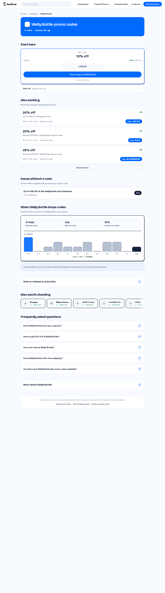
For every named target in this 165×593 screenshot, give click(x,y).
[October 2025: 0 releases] (38, 251)
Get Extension (152, 4)
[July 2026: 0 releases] (126, 251)
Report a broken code (100, 404)
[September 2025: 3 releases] (28, 244)
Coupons (136, 4)
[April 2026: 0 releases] (97, 251)
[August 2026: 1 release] (136, 249)
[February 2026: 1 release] (77, 249)
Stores (23, 14)
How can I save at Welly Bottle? (81, 347)
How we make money (81, 404)
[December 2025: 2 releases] (57, 247)
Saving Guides (121, 4)
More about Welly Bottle (81, 384)
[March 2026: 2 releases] (87, 247)
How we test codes (63, 404)
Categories (83, 4)
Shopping (33, 14)
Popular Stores (101, 4)
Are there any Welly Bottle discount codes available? (81, 369)
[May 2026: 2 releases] (107, 247)
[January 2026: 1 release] (67, 249)
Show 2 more (82, 168)
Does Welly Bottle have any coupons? (81, 325)
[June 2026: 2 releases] (117, 247)
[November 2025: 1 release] (48, 249)
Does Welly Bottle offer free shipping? (81, 358)
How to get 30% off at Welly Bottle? (81, 336)
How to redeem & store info (81, 281)
